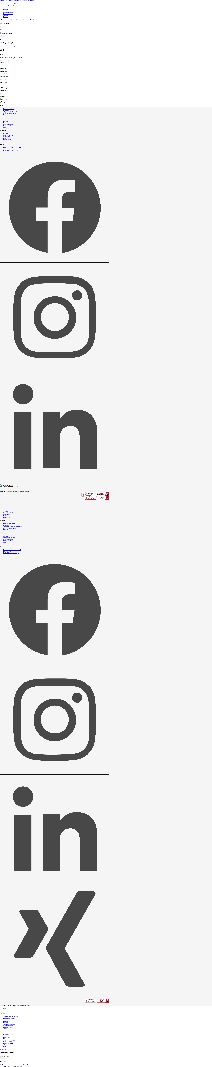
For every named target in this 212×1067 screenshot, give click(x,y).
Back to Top (3, 1049)
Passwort (2, 30)
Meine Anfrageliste (8, 135)
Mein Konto (6, 136)
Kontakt (5, 115)
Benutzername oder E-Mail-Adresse (9, 27)
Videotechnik (30, 1064)
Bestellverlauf (7, 138)
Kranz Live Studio (8, 125)
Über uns (5, 121)
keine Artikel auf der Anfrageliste (8, 46)
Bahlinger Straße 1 (8, 149)
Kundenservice (7, 139)
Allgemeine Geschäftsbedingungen (12, 112)
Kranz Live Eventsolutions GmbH (12, 147)
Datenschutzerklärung (9, 109)
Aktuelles (5, 127)
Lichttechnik (13, 1064)
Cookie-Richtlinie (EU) (9, 113)
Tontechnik (19, 1064)
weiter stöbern (21, 46)
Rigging (25, 1064)
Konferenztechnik (4, 1064)
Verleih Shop (6, 133)
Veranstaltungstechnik (9, 123)
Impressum (6, 110)
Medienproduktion (8, 124)
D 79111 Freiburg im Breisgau (11, 150)
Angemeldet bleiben (7, 33)
